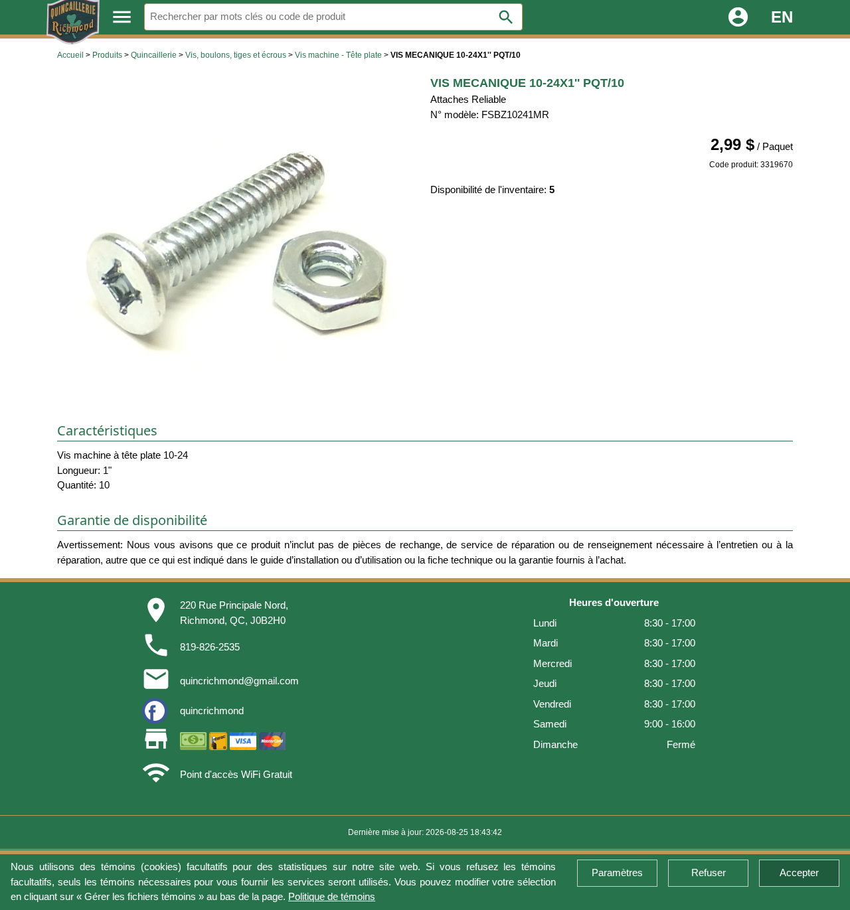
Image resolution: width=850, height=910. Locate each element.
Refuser (708, 872)
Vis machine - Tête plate (338, 55)
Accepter (799, 872)
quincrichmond (212, 710)
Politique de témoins (331, 896)
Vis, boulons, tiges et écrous (235, 55)
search (506, 17)
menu (121, 17)
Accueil (70, 55)
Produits (107, 55)
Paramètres (617, 872)
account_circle (738, 17)
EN (782, 17)
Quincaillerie (154, 55)
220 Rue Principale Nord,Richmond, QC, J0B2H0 (234, 612)
